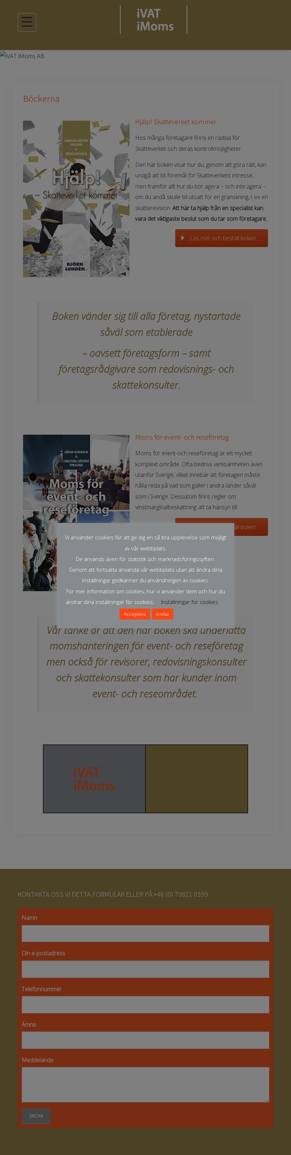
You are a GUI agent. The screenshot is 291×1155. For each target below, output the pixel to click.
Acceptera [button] (135, 614)
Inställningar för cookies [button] (189, 601)
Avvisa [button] (162, 614)
